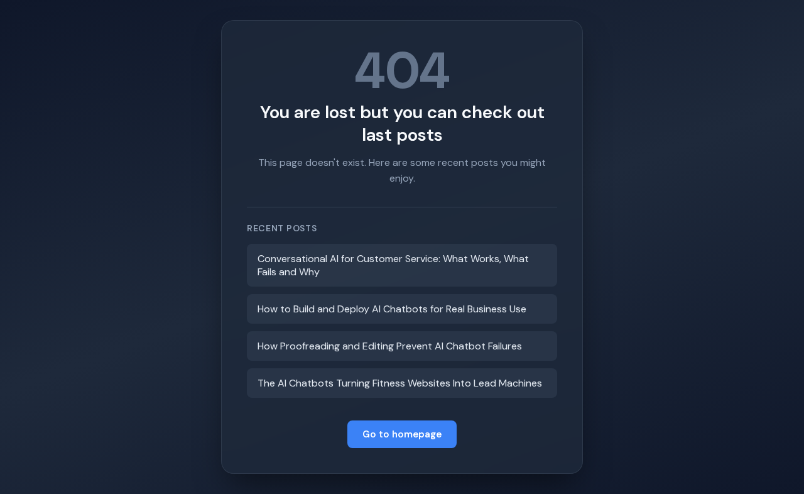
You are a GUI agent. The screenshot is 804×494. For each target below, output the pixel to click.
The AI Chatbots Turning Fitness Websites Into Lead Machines (400, 383)
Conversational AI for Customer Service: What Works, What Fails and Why (393, 265)
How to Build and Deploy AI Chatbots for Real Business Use (392, 309)
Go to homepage (402, 434)
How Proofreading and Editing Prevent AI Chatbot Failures (390, 346)
